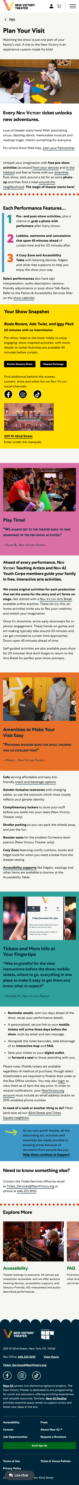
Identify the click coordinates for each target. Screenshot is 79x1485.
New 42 (8, 1386)
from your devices (46, 167)
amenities (61, 172)
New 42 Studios (56, 1398)
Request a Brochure (53, 1437)
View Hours (51, 1357)
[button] (72, 6)
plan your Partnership (58, 148)
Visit (12, 19)
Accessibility (11, 1422)
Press (44, 1422)
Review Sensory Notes (19, 364)
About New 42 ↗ (51, 1430)
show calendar (23, 298)
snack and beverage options (35, 782)
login (61, 1081)
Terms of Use (11, 1461)
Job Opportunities (15, 1437)
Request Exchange (53, 364)
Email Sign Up (39, 1445)
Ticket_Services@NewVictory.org (30, 1186)
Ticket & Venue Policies (56, 1461)
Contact (8, 1430)
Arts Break (56, 599)
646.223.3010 (26, 1191)
